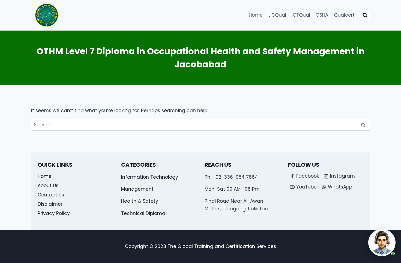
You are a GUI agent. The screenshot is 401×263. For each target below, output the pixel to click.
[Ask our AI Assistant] (382, 242)
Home (256, 15)
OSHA (322, 15)
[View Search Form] (365, 15)
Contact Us (51, 195)
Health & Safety (139, 201)
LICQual (277, 15)
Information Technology (149, 177)
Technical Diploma (143, 213)
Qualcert (344, 15)
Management (137, 189)
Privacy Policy (54, 213)
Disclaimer (50, 204)
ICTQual (301, 15)
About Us (48, 185)
